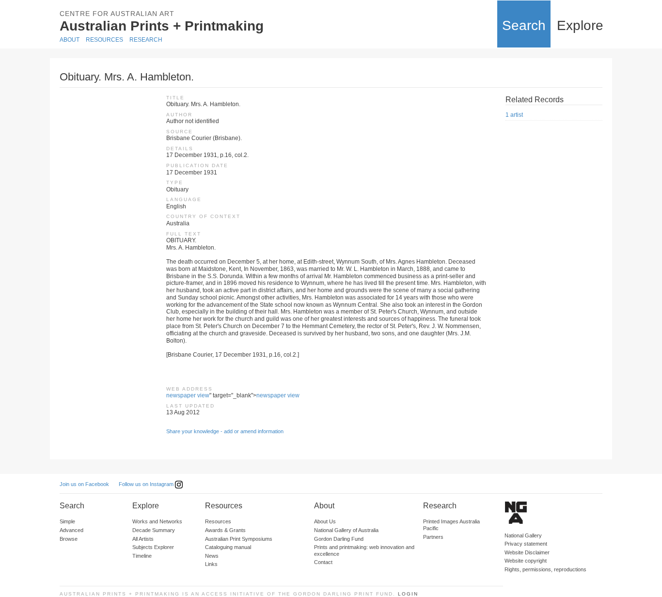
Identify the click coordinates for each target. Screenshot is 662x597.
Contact (323, 562)
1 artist (514, 114)
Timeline (142, 556)
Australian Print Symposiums (238, 539)
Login (408, 594)
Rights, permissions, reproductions (545, 569)
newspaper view (187, 395)
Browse (69, 539)
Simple (67, 521)
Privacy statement (525, 544)
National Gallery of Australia (346, 530)
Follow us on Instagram (147, 484)
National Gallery (523, 535)
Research (145, 39)
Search (524, 25)
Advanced (71, 530)
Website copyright (525, 561)
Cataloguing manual (228, 547)
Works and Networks (157, 521)
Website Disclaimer (527, 552)
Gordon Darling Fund (338, 539)
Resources (104, 39)
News (212, 556)
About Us (325, 521)
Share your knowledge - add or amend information (225, 431)
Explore (580, 25)
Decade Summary (153, 530)
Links (211, 564)
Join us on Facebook (84, 484)
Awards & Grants (225, 530)
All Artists (143, 539)
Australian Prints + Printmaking (162, 25)
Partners (433, 537)
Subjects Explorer (153, 547)
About (69, 39)
